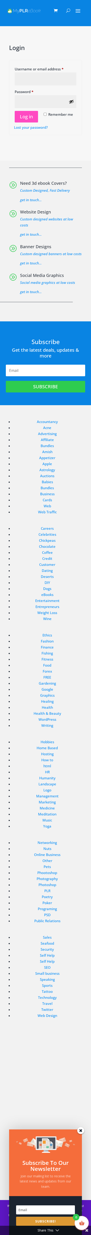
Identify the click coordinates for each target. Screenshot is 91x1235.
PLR (47, 890)
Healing (47, 701)
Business (47, 494)
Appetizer (47, 457)
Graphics (47, 695)
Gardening (47, 683)
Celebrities (47, 534)
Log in (26, 116)
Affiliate (47, 439)
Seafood (47, 943)
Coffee (47, 552)
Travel (47, 1003)
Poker (47, 902)
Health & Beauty (47, 713)
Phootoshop (47, 872)
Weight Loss (47, 612)
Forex (47, 671)
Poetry (47, 896)
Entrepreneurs (47, 606)
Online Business (47, 854)
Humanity (47, 778)
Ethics (47, 635)
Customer (47, 564)
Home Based (47, 748)
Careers (47, 528)
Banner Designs (35, 246)
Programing (47, 908)
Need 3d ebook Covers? (43, 183)
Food (47, 665)
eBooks (47, 594)
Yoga (47, 826)
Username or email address (45, 68)
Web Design (47, 1015)
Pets (47, 866)
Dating (47, 570)
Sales (47, 937)
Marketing (47, 802)
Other (47, 860)
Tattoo (47, 991)
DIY (47, 582)
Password (31, 91)
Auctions (47, 475)
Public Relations (47, 920)
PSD (47, 914)
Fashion (47, 641)
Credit (47, 558)
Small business (47, 973)
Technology (47, 997)
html (47, 766)
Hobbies (47, 742)
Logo (47, 790)
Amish (47, 451)
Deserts (47, 576)
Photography (47, 878)
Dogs (47, 588)
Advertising (47, 433)
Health (47, 707)
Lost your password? (31, 127)
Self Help (47, 955)
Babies (47, 482)
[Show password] (71, 101)
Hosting (47, 754)
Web (47, 506)
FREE (47, 677)
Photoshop (47, 884)
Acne (47, 427)
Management (47, 796)
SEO (47, 967)
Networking (47, 842)
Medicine (47, 808)
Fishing (47, 653)
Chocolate (47, 546)
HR (47, 772)
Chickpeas (47, 540)
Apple (47, 463)
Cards (47, 500)
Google (47, 689)
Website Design (35, 212)
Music (47, 820)
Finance (47, 647)
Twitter (47, 1009)
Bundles (47, 445)
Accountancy (47, 421)
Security (47, 949)
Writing (47, 725)
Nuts (47, 848)
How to (47, 760)
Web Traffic (47, 512)
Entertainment (47, 600)
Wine (47, 618)
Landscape (47, 784)
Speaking (47, 979)
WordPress (47, 719)
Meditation (47, 814)
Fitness (47, 659)
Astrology (47, 469)
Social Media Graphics (42, 275)
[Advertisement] (45, 1081)
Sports (47, 985)
